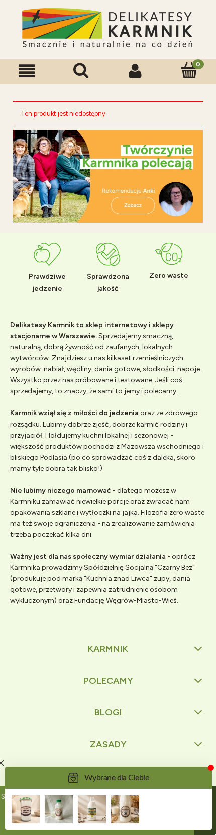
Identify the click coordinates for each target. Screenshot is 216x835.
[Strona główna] (108, 28)
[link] (108, 176)
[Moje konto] (135, 71)
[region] (108, 176)
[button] (27, 71)
